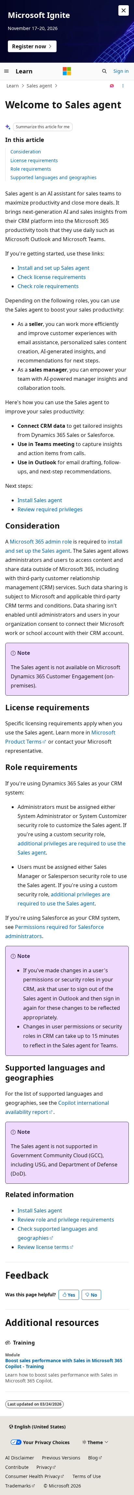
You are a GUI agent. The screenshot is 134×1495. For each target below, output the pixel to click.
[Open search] (104, 71)
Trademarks (18, 1486)
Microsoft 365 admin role (41, 541)
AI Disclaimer (19, 1458)
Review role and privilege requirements (66, 1219)
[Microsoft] (67, 71)
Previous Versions (61, 1458)
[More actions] (123, 86)
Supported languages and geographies (53, 177)
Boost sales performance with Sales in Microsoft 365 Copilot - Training (63, 1363)
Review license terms (43, 1247)
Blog (93, 1458)
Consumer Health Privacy (32, 1476)
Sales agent (39, 86)
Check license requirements (52, 277)
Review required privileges (50, 509)
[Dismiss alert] (123, 10)
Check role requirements (48, 286)
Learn (13, 86)
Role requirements (30, 169)
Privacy (44, 1467)
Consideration (25, 151)
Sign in (121, 71)
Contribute (17, 1467)
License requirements (34, 160)
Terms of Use (87, 1476)
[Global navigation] (6, 71)
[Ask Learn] (112, 86)
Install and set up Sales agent (53, 267)
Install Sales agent (40, 500)
